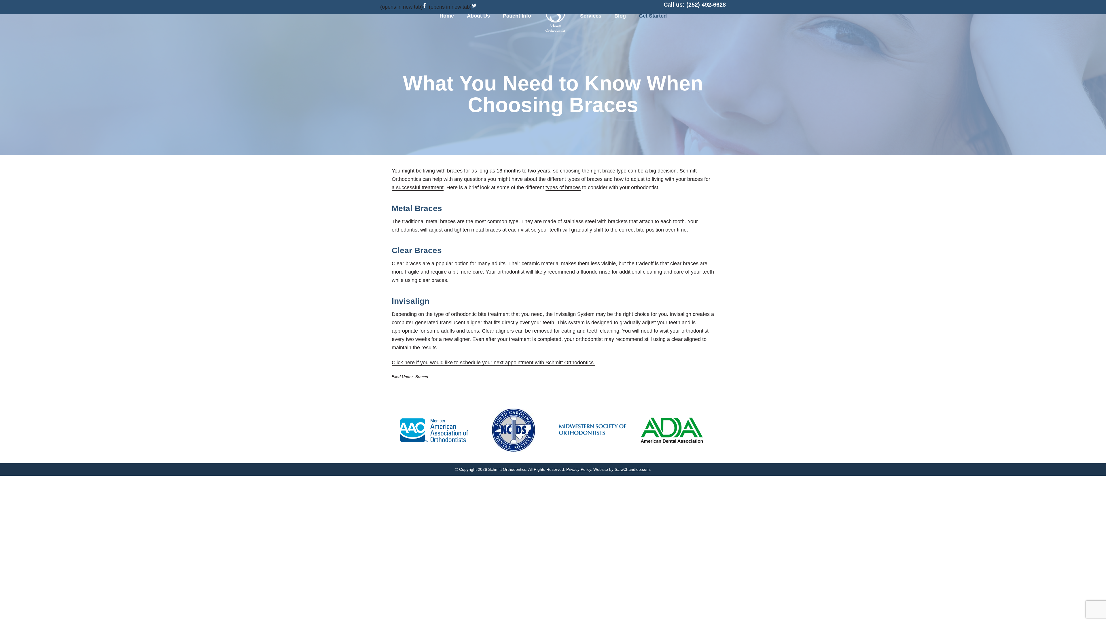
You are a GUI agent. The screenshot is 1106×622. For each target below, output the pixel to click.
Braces (421, 376)
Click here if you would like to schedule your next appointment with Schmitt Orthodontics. (493, 362)
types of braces (563, 187)
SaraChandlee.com (632, 469)
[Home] (555, 17)
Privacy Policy (578, 469)
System (574, 314)
